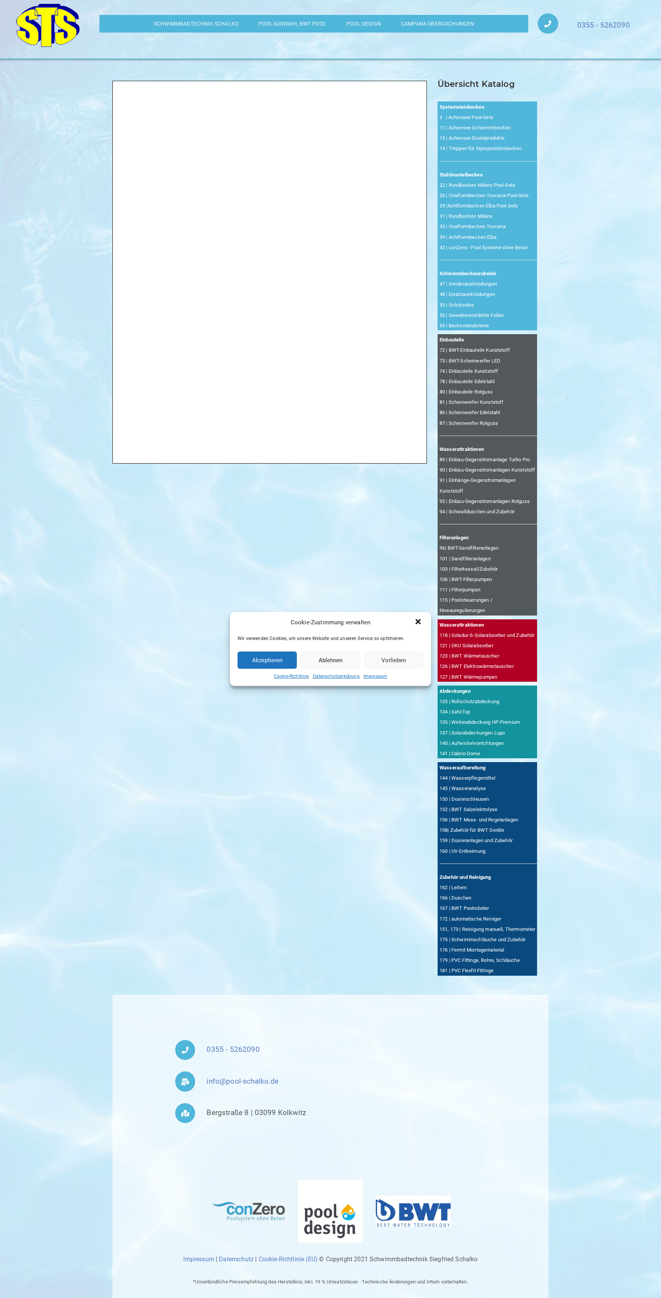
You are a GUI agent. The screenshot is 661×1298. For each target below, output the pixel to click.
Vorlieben (393, 660)
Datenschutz (236, 1259)
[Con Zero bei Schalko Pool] (248, 1211)
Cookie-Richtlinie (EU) (288, 1259)
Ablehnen (330, 660)
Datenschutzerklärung (336, 676)
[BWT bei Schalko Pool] (413, 1211)
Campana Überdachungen (437, 24)
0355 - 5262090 (603, 25)
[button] (418, 622)
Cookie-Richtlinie (291, 676)
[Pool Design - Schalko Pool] (330, 1211)
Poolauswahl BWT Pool (292, 24)
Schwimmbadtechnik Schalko (196, 24)
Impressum (375, 676)
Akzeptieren (267, 660)
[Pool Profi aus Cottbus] (48, 25)
